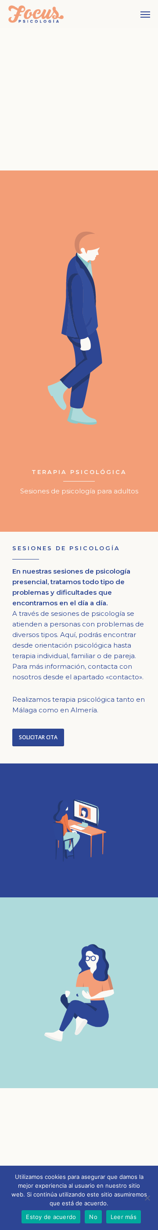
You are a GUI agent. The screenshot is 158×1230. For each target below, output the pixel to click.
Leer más (123, 1216)
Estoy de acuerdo (51, 1216)
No (93, 1216)
